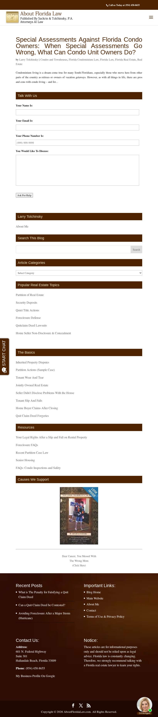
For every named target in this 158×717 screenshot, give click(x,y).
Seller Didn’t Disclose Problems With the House (45, 393)
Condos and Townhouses (53, 59)
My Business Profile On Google (35, 676)
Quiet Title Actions (27, 310)
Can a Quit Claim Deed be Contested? (41, 605)
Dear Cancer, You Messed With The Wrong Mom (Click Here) (79, 560)
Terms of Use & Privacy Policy (105, 616)
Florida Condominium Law (83, 59)
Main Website (95, 598)
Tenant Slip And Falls (29, 400)
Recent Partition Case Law (32, 452)
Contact (91, 610)
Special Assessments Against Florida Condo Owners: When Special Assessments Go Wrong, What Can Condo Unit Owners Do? (79, 46)
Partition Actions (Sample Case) (35, 370)
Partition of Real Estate (30, 295)
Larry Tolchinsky (28, 59)
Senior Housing (25, 460)
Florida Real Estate (125, 59)
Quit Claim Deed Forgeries (32, 416)
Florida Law (106, 59)
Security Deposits (26, 302)
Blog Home (94, 592)
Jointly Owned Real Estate (32, 385)
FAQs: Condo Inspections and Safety (38, 468)
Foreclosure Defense (28, 318)
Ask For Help (24, 195)
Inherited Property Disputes (32, 362)
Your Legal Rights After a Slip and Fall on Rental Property (51, 437)
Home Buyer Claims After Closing (37, 408)
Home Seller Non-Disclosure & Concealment (43, 333)
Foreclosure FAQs (27, 445)
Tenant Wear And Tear (30, 377)
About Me (22, 226)
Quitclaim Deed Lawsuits (31, 325)
